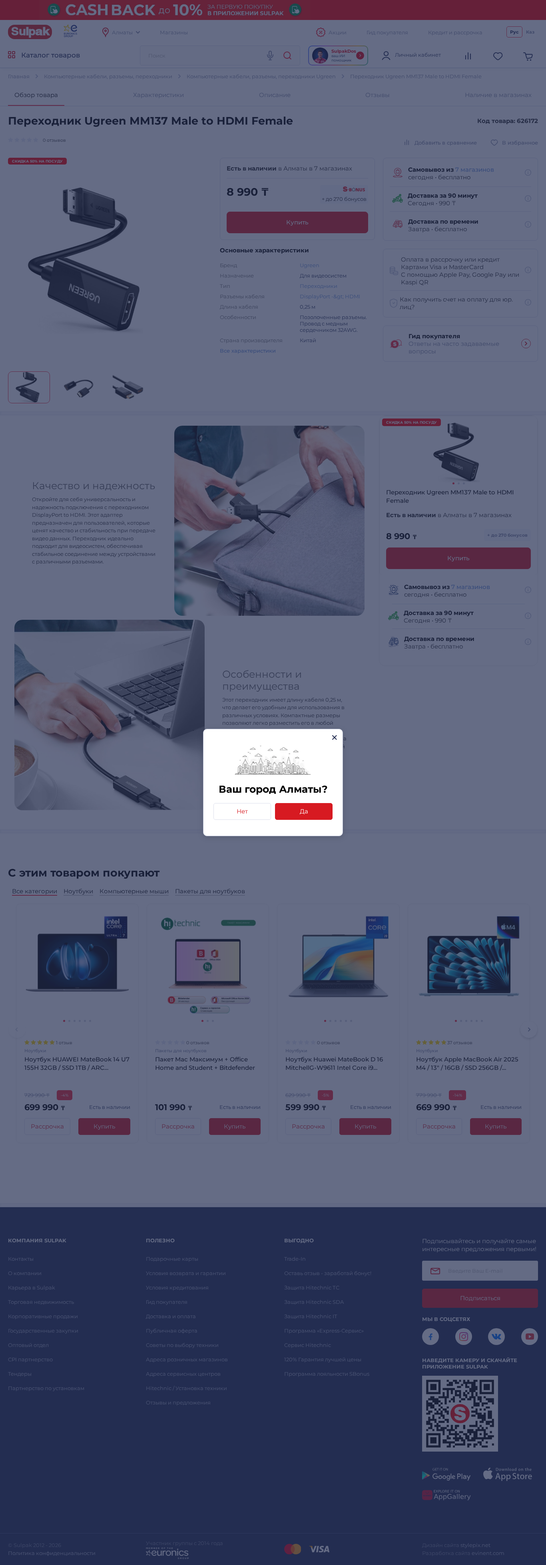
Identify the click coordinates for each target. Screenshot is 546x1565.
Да (304, 811)
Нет (242, 811)
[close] (334, 737)
